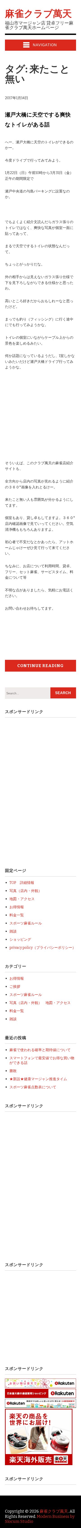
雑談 (13, 931)
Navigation (45, 45)
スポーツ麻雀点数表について (32, 1087)
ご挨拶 (14, 986)
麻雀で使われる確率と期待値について (40, 1050)
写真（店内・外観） (25, 891)
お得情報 (16, 907)
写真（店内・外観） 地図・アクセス (40, 1003)
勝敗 (13, 1071)
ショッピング (20, 939)
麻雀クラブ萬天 (38, 13)
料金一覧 (16, 915)
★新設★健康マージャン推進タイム (38, 1079)
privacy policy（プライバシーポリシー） (42, 947)
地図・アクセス (22, 899)
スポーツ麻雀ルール (25, 923)
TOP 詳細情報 (21, 883)
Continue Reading (40, 665)
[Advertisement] (43, 420)
